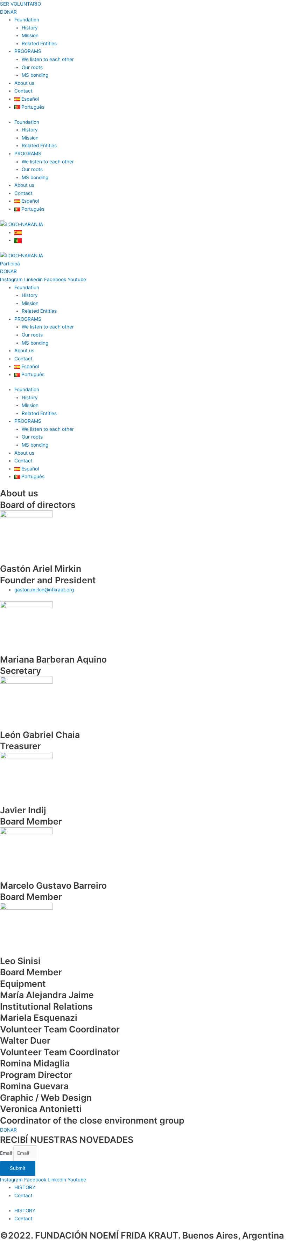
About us (24, 83)
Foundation (26, 19)
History (30, 27)
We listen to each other (48, 59)
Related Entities (39, 43)
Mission (30, 35)
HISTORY (24, 1187)
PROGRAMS (27, 51)
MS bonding (35, 75)
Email (6, 1153)
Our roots (32, 67)
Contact (23, 91)
